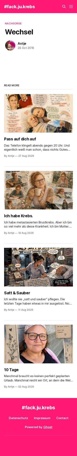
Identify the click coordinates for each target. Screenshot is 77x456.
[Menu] (71, 6)
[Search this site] (64, 6)
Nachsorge (13, 23)
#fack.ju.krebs (19, 6)
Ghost (47, 427)
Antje (22, 43)
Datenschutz (18, 418)
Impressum (42, 418)
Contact (62, 418)
